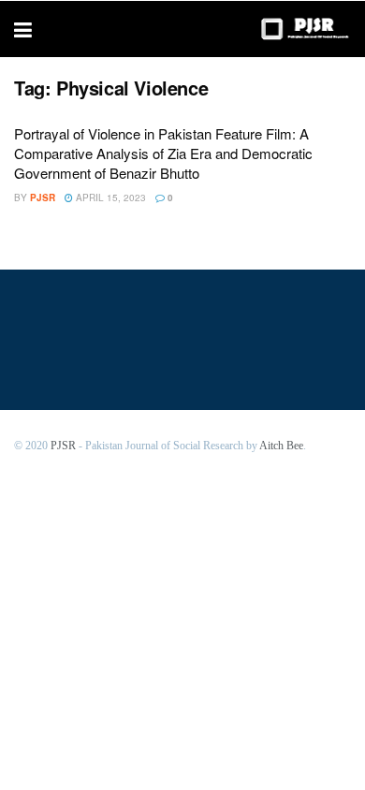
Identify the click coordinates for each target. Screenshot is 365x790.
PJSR (63, 445)
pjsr (42, 197)
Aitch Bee (281, 445)
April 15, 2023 (109, 197)
